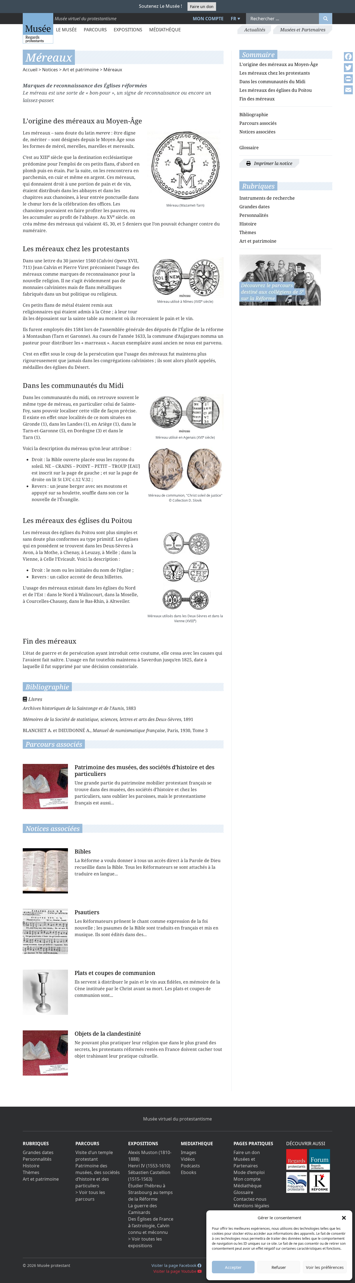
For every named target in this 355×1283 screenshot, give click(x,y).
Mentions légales (251, 1206)
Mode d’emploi (249, 1172)
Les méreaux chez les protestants (274, 73)
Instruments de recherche (267, 198)
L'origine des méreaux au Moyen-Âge (278, 64)
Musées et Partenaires (302, 30)
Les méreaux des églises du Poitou (275, 90)
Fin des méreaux (257, 99)
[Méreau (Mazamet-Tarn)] (185, 165)
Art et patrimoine (81, 70)
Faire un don (202, 6)
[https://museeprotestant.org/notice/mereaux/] (280, 279)
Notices (50, 70)
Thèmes (247, 232)
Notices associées (257, 132)
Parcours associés (258, 123)
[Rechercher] (325, 18)
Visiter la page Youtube (175, 1271)
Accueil (30, 70)
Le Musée (66, 30)
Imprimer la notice (272, 163)
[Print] (348, 78)
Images (188, 1152)
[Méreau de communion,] (185, 469)
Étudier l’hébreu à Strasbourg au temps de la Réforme (150, 1192)
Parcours (95, 30)
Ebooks (188, 1172)
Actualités (254, 30)
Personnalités (253, 215)
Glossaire (249, 147)
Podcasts (190, 1166)
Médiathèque (165, 30)
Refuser (279, 1267)
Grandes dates (254, 207)
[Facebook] (348, 56)
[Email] (348, 89)
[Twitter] (348, 67)
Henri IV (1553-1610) (149, 1166)
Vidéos (188, 1159)
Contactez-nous (250, 1199)
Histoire (248, 224)
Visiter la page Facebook (174, 1265)
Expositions (128, 30)
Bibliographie (253, 114)
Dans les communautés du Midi (272, 81)
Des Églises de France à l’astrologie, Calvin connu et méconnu (150, 1225)
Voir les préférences (325, 1267)
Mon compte (208, 19)
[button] (344, 1217)
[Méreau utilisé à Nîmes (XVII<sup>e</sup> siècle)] (185, 277)
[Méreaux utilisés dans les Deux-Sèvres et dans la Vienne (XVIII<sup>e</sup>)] (185, 570)
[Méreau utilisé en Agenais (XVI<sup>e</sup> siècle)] (185, 414)
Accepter (233, 1267)
